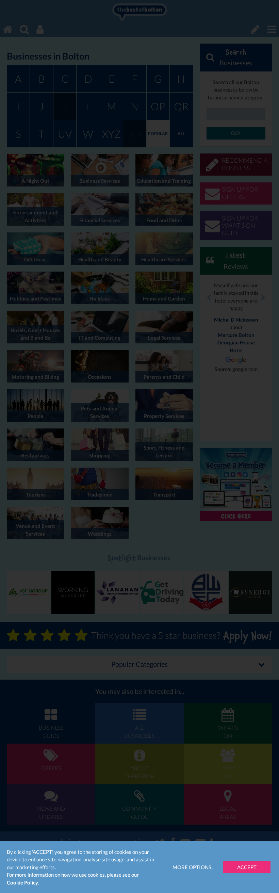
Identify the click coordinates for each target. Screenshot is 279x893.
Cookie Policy (22, 882)
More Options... (193, 867)
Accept (247, 867)
